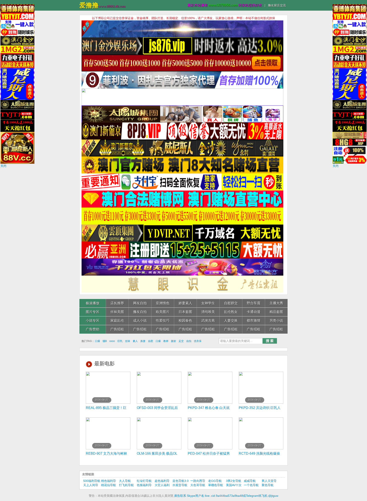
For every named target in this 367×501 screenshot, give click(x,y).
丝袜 (127, 341)
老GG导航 (215, 480)
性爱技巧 (162, 320)
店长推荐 (117, 303)
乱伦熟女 (231, 312)
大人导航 (125, 480)
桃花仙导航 (108, 485)
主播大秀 (276, 303)
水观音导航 (179, 485)
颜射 (173, 341)
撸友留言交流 (277, 5)
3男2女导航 (233, 480)
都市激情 (253, 320)
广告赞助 (92, 329)
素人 (135, 341)
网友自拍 (140, 303)
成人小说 (140, 320)
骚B (105, 341)
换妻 (142, 341)
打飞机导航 (126, 485)
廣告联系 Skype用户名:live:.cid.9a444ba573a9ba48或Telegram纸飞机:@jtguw (226, 495)
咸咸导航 (250, 480)
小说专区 (92, 320)
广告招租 (117, 329)
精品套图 (276, 312)
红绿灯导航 (144, 480)
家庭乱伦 (117, 320)
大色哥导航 (197, 485)
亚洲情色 (162, 303)
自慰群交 (231, 303)
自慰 (150, 341)
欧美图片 (162, 312)
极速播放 (92, 303)
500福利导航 (91, 480)
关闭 (3, 166)
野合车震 (253, 303)
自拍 (188, 341)
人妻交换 (231, 320)
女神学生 (208, 303)
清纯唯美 (208, 312)
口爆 (97, 341)
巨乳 (120, 341)
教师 (165, 341)
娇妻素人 (185, 303)
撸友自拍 (140, 312)
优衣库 (198, 341)
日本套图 (185, 312)
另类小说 (276, 320)
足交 (181, 341)
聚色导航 (268, 485)
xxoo (112, 341)
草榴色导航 (215, 485)
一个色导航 (251, 485)
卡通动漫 (253, 312)
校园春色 (185, 320)
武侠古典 (208, 320)
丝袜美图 (117, 312)
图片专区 (92, 312)
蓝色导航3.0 (180, 480)
